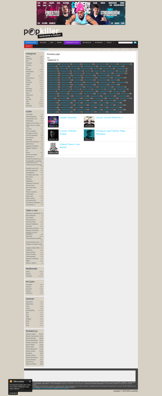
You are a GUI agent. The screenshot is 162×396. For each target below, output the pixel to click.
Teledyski (29, 276)
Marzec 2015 (73, 68)
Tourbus (28, 190)
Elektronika (29, 304)
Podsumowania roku (32, 242)
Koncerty (29, 289)
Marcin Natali (30, 345)
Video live (29, 293)
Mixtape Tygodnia (31, 148)
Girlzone (28, 65)
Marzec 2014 (88, 64)
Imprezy (28, 287)
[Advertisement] (80, 376)
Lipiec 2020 (65, 87)
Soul (27, 323)
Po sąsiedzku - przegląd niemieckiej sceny (34, 161)
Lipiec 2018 (64, 78)
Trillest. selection (31, 192)
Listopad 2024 (81, 105)
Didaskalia (29, 121)
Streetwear (29, 95)
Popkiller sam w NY (32, 168)
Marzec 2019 (88, 80)
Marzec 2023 (62, 98)
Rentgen (29, 179)
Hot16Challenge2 (31, 135)
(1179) (41, 349)
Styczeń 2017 (77, 71)
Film (27, 61)
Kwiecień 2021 (99, 89)
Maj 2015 (97, 68)
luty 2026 (120, 110)
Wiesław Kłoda (31, 355)
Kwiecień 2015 (85, 68)
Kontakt (116, 49)
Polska (28, 80)
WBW (28, 261)
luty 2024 (120, 100)
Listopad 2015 (120, 68)
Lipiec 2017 (65, 73)
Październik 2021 (89, 91)
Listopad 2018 (118, 78)
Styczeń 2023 (121, 96)
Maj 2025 (77, 107)
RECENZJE (87, 42)
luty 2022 (64, 94)
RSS (133, 49)
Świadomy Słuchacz (32, 183)
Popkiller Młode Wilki (32, 248)
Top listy (28, 99)
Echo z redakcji (31, 131)
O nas (98, 49)
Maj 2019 (114, 80)
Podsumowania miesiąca (34, 165)
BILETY (29, 46)
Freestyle (29, 63)
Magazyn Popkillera (32, 146)
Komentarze (30, 71)
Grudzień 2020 (52, 89)
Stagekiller (29, 181)
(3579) (41, 336)
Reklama (125, 49)
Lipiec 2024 (102, 103)
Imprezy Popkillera (32, 224)
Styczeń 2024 (108, 100)
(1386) (41, 347)
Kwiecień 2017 (111, 71)
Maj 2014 (113, 64)
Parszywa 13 (30, 157)
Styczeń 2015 (52, 68)
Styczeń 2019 (65, 80)
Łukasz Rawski (31, 359)
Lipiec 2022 (125, 94)
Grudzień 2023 (95, 100)
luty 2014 (76, 64)
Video (28, 103)
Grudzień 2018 (52, 80)
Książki (28, 74)
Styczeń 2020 (65, 84)
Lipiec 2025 (102, 107)
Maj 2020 (114, 84)
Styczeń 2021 (65, 89)
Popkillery (29, 250)
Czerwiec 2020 (52, 87)
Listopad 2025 (81, 110)
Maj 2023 (87, 98)
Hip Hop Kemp (30, 222)
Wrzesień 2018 (90, 78)
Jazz (27, 312)
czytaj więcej (13, 393)
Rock (27, 321)
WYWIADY (99, 42)
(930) (41, 353)
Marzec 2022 (75, 94)
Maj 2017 (122, 71)
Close (30, 381)
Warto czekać (30, 198)
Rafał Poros (30, 362)
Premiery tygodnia (32, 170)
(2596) (41, 340)
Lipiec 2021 (51, 91)
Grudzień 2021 (118, 91)
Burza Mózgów (31, 215)
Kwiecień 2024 (65, 103)
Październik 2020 (105, 87)
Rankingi (29, 89)
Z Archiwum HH (31, 200)
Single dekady (30, 252)
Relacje (28, 291)
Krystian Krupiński (32, 342)
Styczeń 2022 (52, 94)
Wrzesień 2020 (91, 87)
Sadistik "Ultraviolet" (68, 118)
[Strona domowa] (43, 33)
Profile (28, 84)
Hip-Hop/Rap (30, 310)
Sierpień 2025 (114, 107)
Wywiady (29, 106)
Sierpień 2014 (63, 66)
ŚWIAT (59, 42)
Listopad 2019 (120, 82)
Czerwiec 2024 (89, 103)
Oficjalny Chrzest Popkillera (31, 233)
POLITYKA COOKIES (63, 388)
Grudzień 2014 (117, 66)
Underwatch (30, 194)
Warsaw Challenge (32, 258)
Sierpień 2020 (77, 87)
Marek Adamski (31, 338)
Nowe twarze (30, 78)
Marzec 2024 (52, 103)
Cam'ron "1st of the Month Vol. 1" (109, 118)
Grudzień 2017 (52, 75)
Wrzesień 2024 (52, 105)
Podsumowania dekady (33, 238)
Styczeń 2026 (108, 110)
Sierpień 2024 (114, 103)
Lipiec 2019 (65, 82)
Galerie (28, 274)
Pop (27, 314)
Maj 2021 (110, 89)
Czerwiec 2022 (112, 94)
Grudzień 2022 (108, 96)
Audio (28, 272)
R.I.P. (27, 86)
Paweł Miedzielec (31, 349)
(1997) (41, 342)
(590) (41, 362)
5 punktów (29, 114)
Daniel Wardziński (32, 340)
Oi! (27, 150)
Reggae (28, 319)
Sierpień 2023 (124, 98)
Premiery (29, 82)
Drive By (28, 129)
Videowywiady (30, 256)
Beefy (28, 56)
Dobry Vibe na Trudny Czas (33, 126)
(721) (41, 357)
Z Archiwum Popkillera (33, 202)
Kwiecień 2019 (102, 80)
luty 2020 (77, 84)
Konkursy (29, 226)
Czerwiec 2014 (125, 64)
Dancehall (29, 302)
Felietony (29, 59)
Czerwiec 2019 (52, 82)
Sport (27, 93)
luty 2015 (63, 68)
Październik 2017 (105, 73)
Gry (27, 67)
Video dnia (29, 196)
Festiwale (29, 284)
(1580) (41, 344)
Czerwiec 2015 (108, 68)
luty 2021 (76, 89)
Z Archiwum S (30, 205)
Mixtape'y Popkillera (32, 230)
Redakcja (29, 353)
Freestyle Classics (32, 133)
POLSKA (43, 42)
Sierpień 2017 (77, 73)
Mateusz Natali (31, 334)
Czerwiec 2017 (52, 73)
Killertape (29, 139)
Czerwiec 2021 (121, 89)
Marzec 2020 (88, 84)
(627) (41, 359)
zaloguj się (44, 49)
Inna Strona (29, 137)
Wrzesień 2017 (90, 73)
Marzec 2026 (52, 112)
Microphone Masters (32, 228)
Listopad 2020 (119, 87)
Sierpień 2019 (77, 82)
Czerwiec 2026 (89, 112)
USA (51, 42)
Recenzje (29, 91)
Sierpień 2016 (65, 71)
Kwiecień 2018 (102, 75)
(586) (41, 364)
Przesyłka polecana (32, 175)
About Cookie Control (10, 381)
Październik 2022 (80, 96)
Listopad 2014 (104, 66)
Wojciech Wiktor (31, 364)
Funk (27, 306)
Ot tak (28, 152)
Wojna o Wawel (31, 263)
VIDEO (109, 42)
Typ (48, 58)
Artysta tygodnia (31, 116)
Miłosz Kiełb (30, 347)
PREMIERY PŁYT (72, 42)
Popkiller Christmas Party (34, 244)
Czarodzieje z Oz (31, 119)
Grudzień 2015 (52, 71)
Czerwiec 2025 (89, 107)
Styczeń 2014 (65, 64)
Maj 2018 (114, 75)
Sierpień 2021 (63, 91)
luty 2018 (77, 75)
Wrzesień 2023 (52, 100)
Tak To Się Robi (31, 187)
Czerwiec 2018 (52, 78)
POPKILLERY (31, 42)
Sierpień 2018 (76, 78)
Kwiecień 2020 (102, 84)
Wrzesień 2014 (76, 66)
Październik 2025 (67, 110)
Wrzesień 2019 (91, 82)
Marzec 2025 (52, 107)
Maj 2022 (100, 94)
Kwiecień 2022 (88, 94)
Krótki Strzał (30, 144)
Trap (27, 325)
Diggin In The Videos (32, 123)
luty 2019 (77, 80)
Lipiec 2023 (112, 98)
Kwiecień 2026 (65, 112)
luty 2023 (51, 98)
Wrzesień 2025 (52, 110)
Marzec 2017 (98, 71)
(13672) (41, 334)
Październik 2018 (104, 78)
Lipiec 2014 (51, 66)
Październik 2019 (106, 82)
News (28, 76)
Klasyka (28, 69)
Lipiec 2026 (102, 112)
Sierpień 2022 (52, 96)
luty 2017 (88, 71)
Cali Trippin (29, 217)
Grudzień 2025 (95, 110)
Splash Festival (31, 254)
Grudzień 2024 (95, 105)
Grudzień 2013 (52, 64)
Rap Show (29, 177)
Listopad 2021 (104, 91)
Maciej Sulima (30, 351)
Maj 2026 (77, 112)
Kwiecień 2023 (75, 98)
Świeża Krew (30, 185)
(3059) (41, 338)
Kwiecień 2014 (101, 64)
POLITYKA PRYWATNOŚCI (47, 388)
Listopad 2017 (119, 73)
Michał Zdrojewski (32, 357)
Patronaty (107, 49)
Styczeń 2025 (108, 105)
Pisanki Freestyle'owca (33, 159)
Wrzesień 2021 (76, 91)
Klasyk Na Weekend (32, 142)
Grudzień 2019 (52, 84)
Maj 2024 (77, 103)
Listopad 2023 (81, 100)
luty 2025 (120, 105)
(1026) (41, 351)
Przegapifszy (30, 172)
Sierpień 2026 (114, 112)
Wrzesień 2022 (66, 96)
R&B (27, 317)
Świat (28, 97)
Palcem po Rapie (31, 154)
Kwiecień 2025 (65, 107)
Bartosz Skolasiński (32, 336)
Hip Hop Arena (30, 220)
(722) (41, 355)
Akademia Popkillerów (33, 213)
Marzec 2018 (88, 75)
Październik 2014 (89, 66)
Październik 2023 (67, 100)
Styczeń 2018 (65, 75)
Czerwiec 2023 (99, 98)
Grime (28, 308)
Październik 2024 (67, 105)
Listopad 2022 (95, 96)
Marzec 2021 (87, 89)
